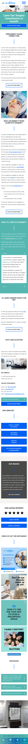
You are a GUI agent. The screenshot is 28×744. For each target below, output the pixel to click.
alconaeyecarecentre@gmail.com (14, 394)
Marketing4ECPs (11, 735)
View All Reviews (14, 525)
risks (24, 311)
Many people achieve (16, 152)
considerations (17, 186)
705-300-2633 (9, 389)
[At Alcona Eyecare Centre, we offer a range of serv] (14, 560)
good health (20, 167)
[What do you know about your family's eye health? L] (14, 639)
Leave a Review (14, 519)
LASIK (4, 260)
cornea (8, 262)
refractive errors (10, 238)
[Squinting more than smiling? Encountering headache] (14, 612)
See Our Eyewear (14, 494)
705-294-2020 (12, 387)
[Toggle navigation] (24, 3)
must (12, 177)
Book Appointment (14, 25)
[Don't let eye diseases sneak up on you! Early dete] (14, 586)
